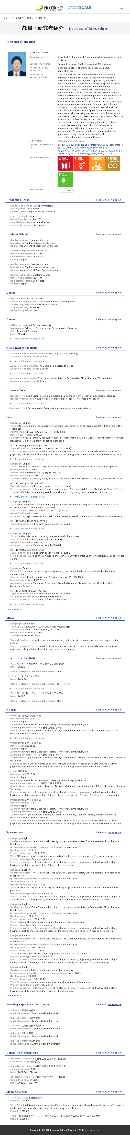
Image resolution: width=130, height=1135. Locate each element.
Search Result (24, 17)
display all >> (15, 609)
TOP (6, 17)
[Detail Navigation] (120, 7)
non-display (114, 200)
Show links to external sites (29, 338)
